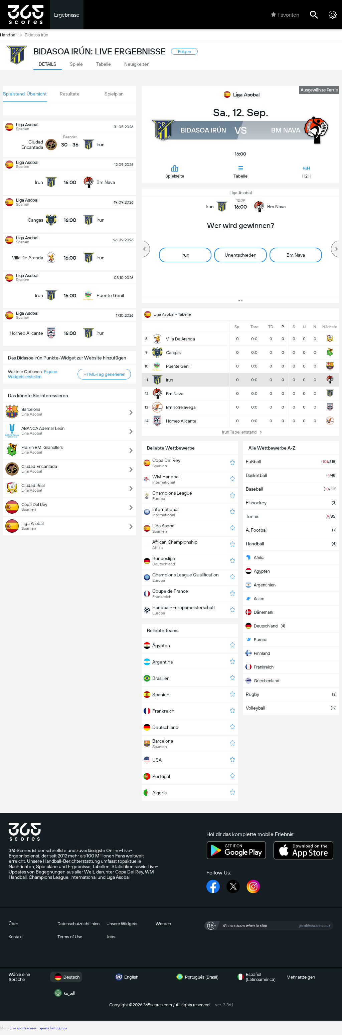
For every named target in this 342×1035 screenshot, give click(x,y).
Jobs (111, 936)
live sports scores (23, 1028)
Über (13, 923)
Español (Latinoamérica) (261, 977)
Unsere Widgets (122, 923)
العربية (69, 993)
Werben (163, 923)
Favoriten (288, 15)
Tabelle (240, 176)
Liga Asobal (246, 94)
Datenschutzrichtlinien (78, 923)
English (131, 977)
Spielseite (174, 176)
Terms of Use (69, 936)
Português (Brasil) (201, 977)
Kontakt (16, 936)
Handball (8, 34)
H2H (306, 176)
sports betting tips (53, 1028)
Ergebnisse (66, 15)
